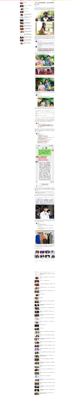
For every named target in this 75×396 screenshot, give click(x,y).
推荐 (35, 272)
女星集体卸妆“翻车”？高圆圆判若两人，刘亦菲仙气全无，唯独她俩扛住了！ (47, 349)
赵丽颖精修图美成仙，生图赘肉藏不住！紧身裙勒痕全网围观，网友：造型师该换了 (47, 389)
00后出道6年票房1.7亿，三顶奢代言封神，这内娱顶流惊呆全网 (28, 17)
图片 (48, 272)
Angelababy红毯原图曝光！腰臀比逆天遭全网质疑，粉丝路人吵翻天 (47, 352)
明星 (35, 262)
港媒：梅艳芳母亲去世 (26, 8)
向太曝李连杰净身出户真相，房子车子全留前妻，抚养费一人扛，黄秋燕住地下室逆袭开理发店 (47, 393)
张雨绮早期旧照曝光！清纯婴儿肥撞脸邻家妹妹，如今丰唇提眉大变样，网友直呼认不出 (47, 338)
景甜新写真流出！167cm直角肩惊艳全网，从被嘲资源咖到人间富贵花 (28, 31)
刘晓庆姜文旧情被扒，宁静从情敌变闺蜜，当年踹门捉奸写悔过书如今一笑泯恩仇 (47, 386)
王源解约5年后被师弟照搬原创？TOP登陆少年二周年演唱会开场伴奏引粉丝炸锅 (28, 34)
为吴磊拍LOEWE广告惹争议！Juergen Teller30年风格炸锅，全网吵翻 (47, 372)
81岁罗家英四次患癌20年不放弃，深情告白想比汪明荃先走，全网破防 (47, 291)
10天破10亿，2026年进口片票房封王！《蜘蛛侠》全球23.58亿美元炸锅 (28, 14)
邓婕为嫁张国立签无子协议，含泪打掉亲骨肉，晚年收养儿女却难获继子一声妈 (47, 379)
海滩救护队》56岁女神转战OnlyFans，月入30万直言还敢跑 (27, 42)
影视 (38, 272)
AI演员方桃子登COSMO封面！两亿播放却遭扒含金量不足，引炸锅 (47, 369)
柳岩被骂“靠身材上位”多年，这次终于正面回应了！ (45, 375)
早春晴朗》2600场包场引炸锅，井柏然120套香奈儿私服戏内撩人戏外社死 (28, 25)
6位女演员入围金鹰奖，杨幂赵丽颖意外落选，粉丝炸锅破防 (47, 358)
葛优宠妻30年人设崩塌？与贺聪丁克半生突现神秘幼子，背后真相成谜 (47, 342)
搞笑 (45, 272)
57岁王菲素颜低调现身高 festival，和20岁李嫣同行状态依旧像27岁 (28, 22)
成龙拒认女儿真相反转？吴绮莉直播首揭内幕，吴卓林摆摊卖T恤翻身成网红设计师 (47, 362)
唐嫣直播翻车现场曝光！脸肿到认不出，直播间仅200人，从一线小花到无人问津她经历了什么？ (47, 355)
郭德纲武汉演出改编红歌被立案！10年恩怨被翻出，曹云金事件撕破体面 (47, 383)
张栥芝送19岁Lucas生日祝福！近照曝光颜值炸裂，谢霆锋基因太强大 (47, 335)
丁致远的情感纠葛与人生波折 (27, 19)
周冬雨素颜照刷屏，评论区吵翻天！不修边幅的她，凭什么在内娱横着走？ (47, 345)
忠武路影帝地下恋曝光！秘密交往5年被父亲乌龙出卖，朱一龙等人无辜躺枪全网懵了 (28, 37)
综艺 (40, 272)
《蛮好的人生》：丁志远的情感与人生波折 (28, 5)
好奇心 (43, 272)
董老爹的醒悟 (25, 2)
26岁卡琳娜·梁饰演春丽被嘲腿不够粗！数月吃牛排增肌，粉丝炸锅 (27, 28)
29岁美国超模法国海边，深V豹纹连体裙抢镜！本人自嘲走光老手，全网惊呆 (47, 315)
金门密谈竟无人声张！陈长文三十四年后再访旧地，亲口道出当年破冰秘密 (47, 366)
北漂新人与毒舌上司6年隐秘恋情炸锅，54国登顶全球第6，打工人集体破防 (28, 40)
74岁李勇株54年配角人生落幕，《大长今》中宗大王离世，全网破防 (47, 287)
